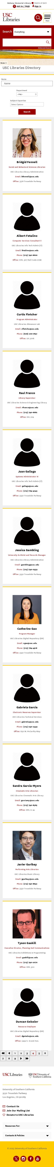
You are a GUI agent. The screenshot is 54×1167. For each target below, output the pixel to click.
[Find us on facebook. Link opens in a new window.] (31, 1159)
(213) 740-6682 (30, 412)
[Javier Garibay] (27, 859)
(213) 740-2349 (30, 727)
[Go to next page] (21, 1058)
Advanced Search (44, 48)
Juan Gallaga (27, 471)
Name (3, 79)
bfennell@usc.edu (30, 176)
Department (21, 90)
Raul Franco (27, 393)
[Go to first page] (3, 1053)
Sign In (38, 6)
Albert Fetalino (27, 235)
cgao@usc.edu (30, 643)
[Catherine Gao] (27, 623)
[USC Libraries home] (11, 17)
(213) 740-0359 (30, 569)
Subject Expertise (18, 101)
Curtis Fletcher (27, 314)
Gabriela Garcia (27, 707)
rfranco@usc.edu (30, 407)
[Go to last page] (27, 1058)
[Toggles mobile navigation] (47, 18)
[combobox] (18, 104)
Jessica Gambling (27, 550)
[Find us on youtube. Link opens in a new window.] (38, 1159)
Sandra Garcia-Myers (27, 785)
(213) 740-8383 (30, 805)
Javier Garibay (27, 864)
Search (7, 31)
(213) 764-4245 (30, 491)
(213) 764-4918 (30, 648)
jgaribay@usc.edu (30, 879)
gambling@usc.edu (30, 565)
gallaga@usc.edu (30, 486)
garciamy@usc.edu (30, 800)
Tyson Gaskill (27, 943)
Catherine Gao (27, 628)
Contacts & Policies (14, 1135)
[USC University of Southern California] (39, 1077)
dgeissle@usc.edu (30, 1036)
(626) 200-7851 (30, 334)
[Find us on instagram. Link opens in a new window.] (23, 1159)
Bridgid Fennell (27, 162)
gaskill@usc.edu (30, 957)
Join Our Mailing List (18, 1110)
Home (3, 63)
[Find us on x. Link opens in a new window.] (16, 1159)
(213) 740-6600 (30, 255)
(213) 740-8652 (30, 884)
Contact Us (13, 1106)
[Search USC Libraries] (47, 42)
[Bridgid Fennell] (27, 157)
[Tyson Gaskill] (27, 938)
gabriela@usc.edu (30, 722)
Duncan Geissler (27, 1021)
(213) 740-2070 (30, 962)
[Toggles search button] (38, 18)
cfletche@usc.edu (30, 329)
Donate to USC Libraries (20, 1114)
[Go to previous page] (9, 1053)
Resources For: (12, 1126)
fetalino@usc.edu (30, 250)
